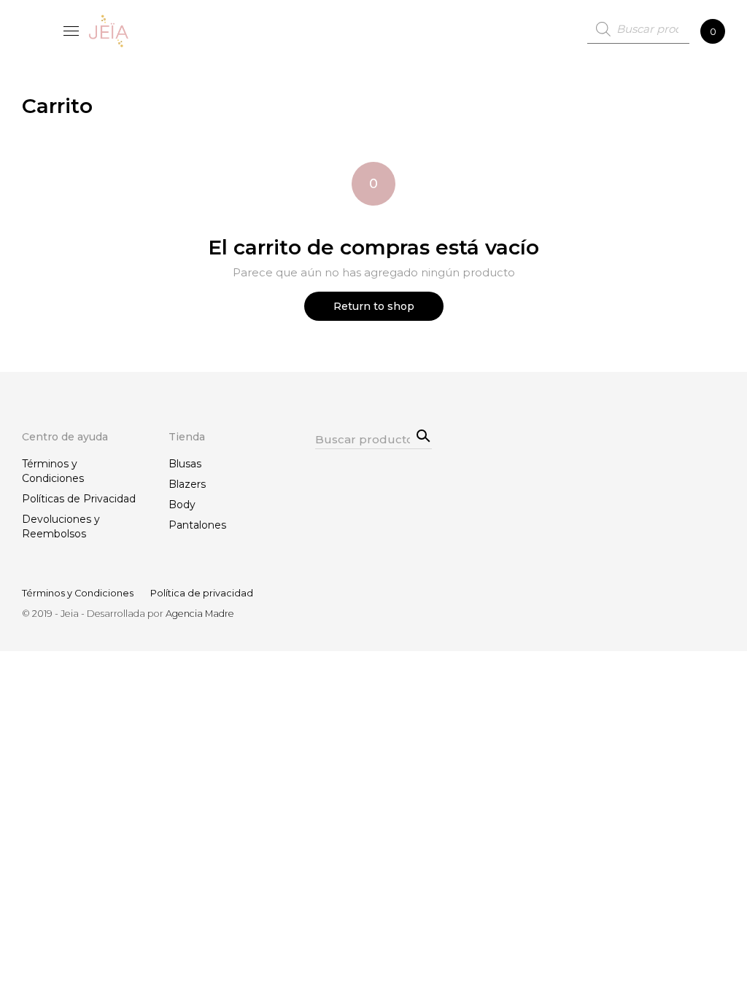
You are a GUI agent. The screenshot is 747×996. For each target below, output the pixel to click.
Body (182, 504)
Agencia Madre (200, 613)
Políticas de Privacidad (79, 498)
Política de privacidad (201, 593)
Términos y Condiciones (53, 471)
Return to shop (373, 306)
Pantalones (197, 525)
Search (420, 434)
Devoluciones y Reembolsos (61, 526)
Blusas (185, 463)
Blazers (187, 484)
